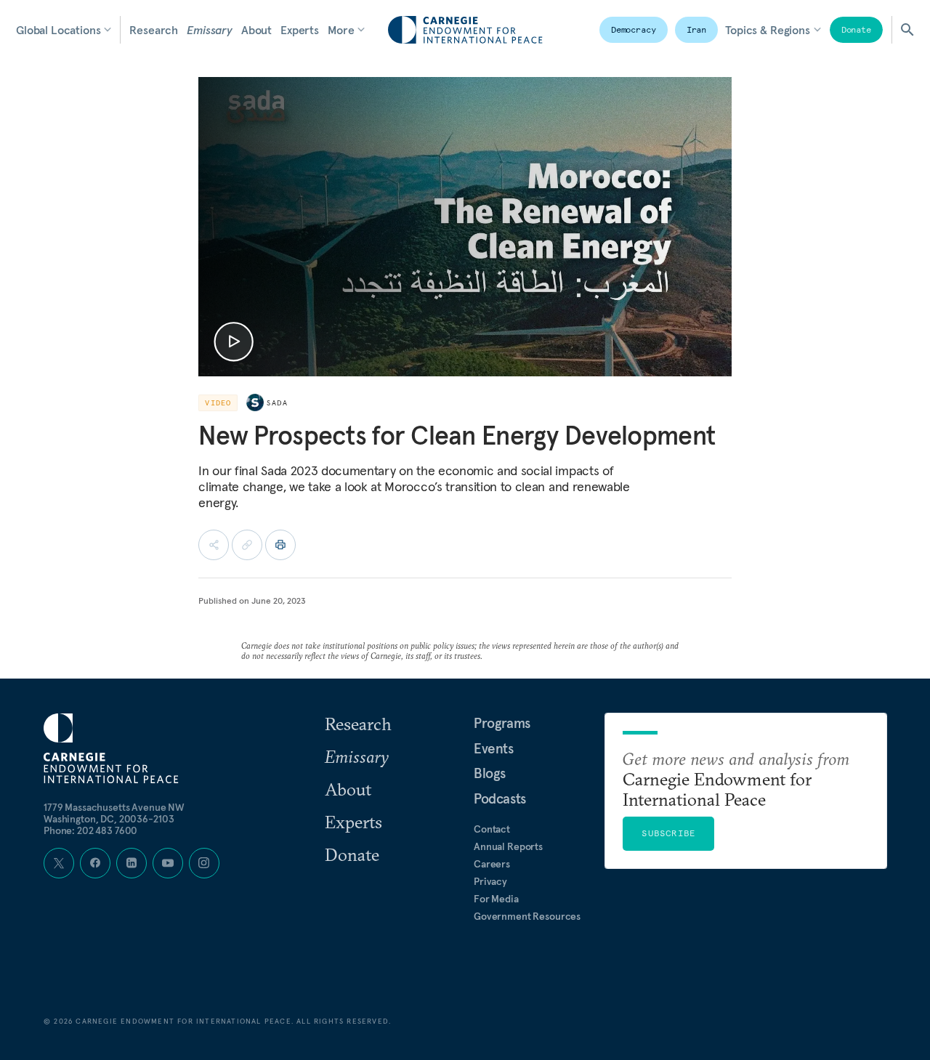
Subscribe (668, 833)
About (256, 30)
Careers (492, 863)
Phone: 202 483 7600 (90, 830)
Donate (856, 29)
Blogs (490, 773)
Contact (492, 829)
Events (494, 748)
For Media (496, 898)
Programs (502, 723)
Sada (277, 403)
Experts (299, 30)
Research (153, 30)
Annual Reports (508, 846)
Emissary (209, 30)
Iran (697, 29)
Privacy (490, 881)
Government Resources (527, 916)
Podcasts (500, 798)
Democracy (633, 29)
